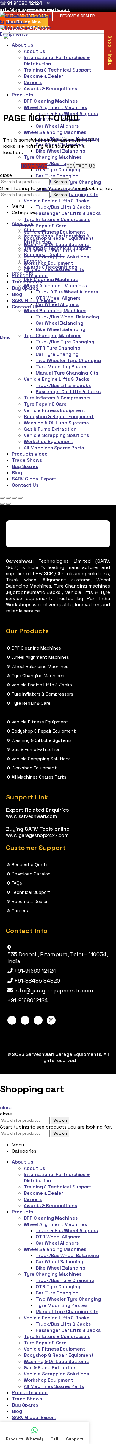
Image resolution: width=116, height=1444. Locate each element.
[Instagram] (51, 1020)
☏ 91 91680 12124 (21, 3)
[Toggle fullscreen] (14, 498)
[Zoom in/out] (20, 498)
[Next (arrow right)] (8, 504)
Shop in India (110, 49)
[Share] (8, 498)
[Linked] (25, 1020)
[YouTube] (38, 1020)
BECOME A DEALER (77, 15)
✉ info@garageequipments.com (35, 6)
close (6, 1108)
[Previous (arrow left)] (2, 504)
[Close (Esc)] (2, 498)
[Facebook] (11, 1020)
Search (60, 181)
